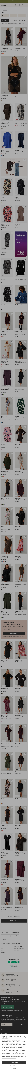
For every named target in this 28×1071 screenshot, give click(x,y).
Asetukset (14, 1068)
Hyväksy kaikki (14, 1062)
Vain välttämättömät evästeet (14, 1066)
